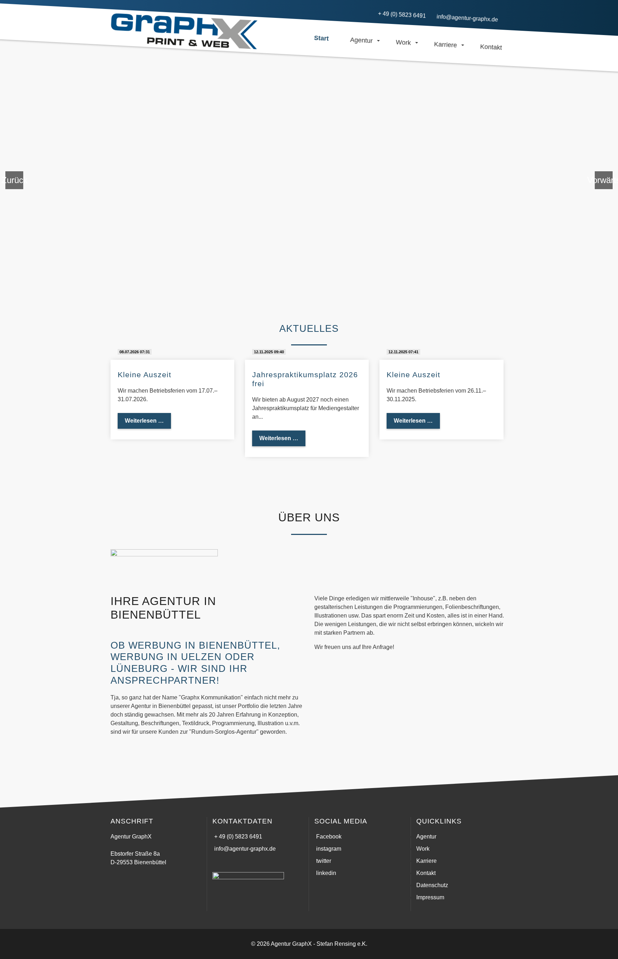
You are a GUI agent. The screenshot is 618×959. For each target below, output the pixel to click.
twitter (323, 861)
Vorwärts (604, 180)
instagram (328, 849)
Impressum (430, 897)
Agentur (426, 836)
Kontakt (426, 873)
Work (423, 849)
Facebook (329, 836)
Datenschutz (432, 885)
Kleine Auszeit (144, 374)
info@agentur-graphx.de (245, 849)
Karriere (426, 861)
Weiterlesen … (148, 421)
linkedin (326, 873)
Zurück (14, 180)
